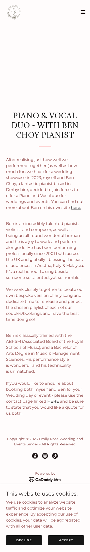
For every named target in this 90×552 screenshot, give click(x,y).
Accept (66, 540)
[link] (14, 12)
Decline (24, 540)
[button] (83, 12)
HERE (53, 401)
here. (76, 207)
